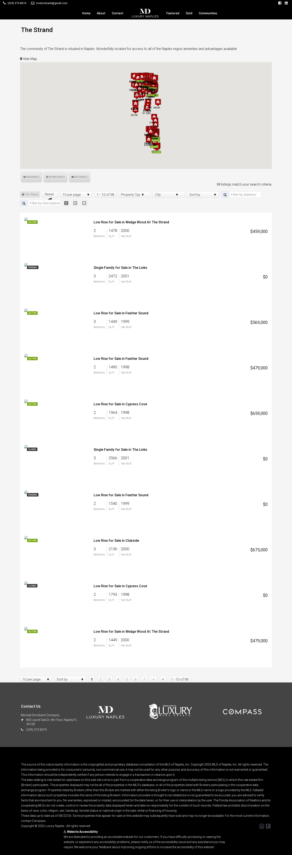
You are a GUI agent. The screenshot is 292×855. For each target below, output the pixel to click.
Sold (189, 13)
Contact (117, 13)
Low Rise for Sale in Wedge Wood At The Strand (131, 222)
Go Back (31, 194)
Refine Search (56, 177)
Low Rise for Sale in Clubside (116, 541)
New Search (32, 177)
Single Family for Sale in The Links (120, 268)
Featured (172, 13)
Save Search (80, 177)
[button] (154, 142)
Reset (50, 194)
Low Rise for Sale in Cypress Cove (120, 404)
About (101, 13)
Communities (208, 13)
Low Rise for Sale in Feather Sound (121, 313)
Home (86, 13)
